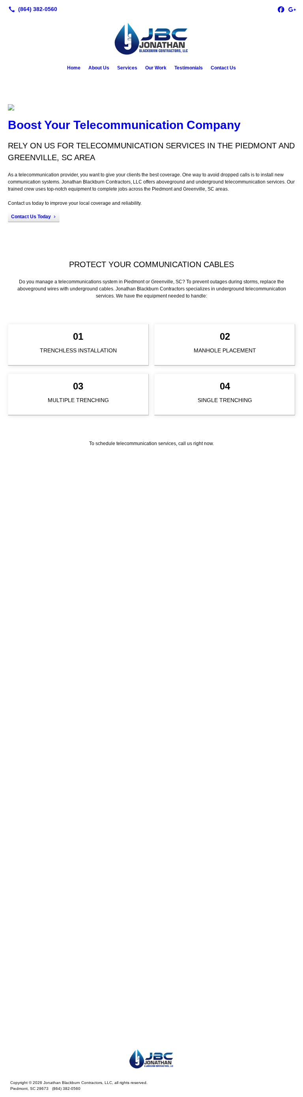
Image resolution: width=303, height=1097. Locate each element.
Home (73, 68)
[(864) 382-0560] (31, 9)
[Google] (291, 9)
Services (127, 68)
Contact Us (223, 68)
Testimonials (188, 68)
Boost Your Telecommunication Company (124, 124)
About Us (98, 68)
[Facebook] (280, 9)
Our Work (155, 68)
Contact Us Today (31, 216)
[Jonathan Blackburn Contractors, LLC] (151, 1058)
